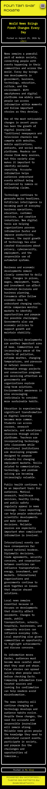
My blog (29, 770)
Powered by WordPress (23, 777)
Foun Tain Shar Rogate (19, 8)
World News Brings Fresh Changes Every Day (23, 27)
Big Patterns (26, 780)
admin (23, 41)
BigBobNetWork (23, 783)
